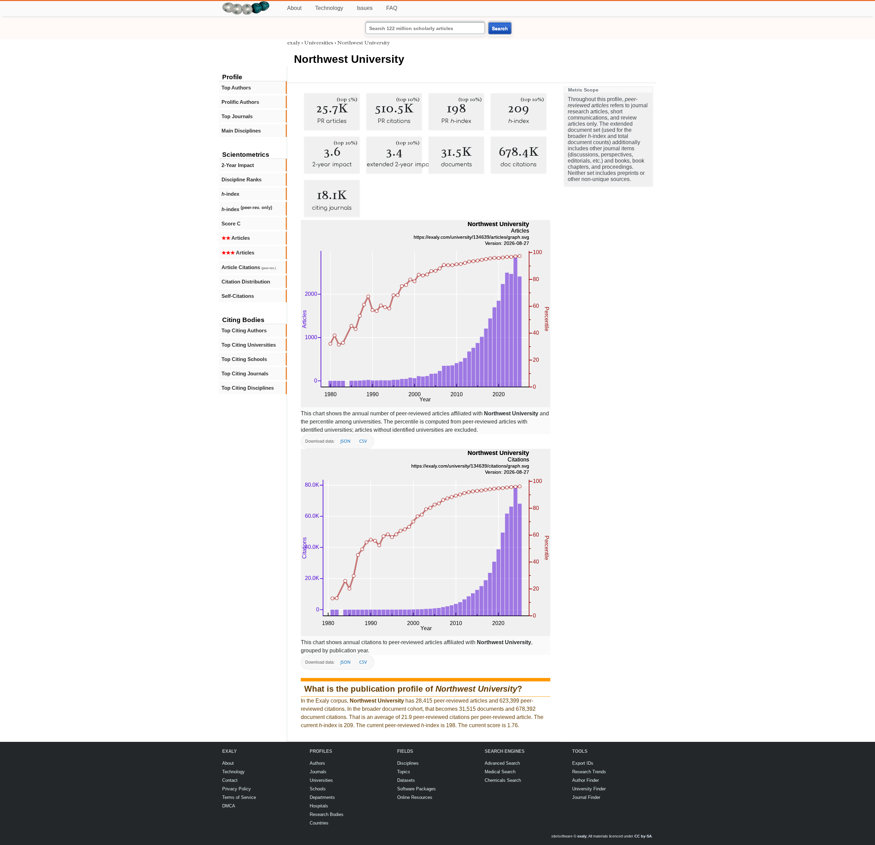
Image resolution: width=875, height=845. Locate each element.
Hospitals (319, 805)
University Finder (589, 788)
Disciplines (408, 763)
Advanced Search (502, 763)
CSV (363, 441)
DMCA (228, 805)
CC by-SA (643, 836)
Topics (403, 771)
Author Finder (585, 780)
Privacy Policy (236, 788)
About (294, 8)
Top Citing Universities (248, 345)
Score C (231, 223)
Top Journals (237, 116)
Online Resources (414, 797)
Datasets (406, 780)
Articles (235, 238)
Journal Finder (586, 797)
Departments (322, 797)
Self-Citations (237, 296)
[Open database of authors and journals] (246, 4)
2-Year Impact (237, 165)
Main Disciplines (241, 131)
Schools (318, 788)
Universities (318, 42)
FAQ (391, 8)
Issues (365, 8)
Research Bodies (327, 814)
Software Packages (416, 788)
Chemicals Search (503, 780)
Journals (318, 771)
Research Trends (589, 771)
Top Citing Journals (244, 373)
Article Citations (248, 267)
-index (230, 194)
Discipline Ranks (241, 179)
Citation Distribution (245, 282)
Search (500, 28)
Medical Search (500, 771)
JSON (345, 441)
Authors (317, 763)
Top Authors (236, 88)
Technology (329, 8)
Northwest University (363, 42)
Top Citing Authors (244, 330)
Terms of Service (239, 797)
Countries (319, 823)
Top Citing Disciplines (247, 388)
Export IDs (582, 763)
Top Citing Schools (244, 359)
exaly (293, 42)
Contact (230, 780)
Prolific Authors (240, 102)
